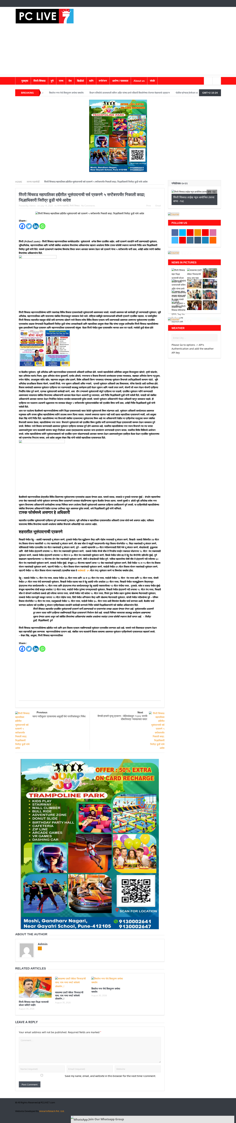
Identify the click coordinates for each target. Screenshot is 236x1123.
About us (139, 80)
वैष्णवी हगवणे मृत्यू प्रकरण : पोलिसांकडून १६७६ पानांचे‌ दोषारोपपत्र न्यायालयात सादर (122, 717)
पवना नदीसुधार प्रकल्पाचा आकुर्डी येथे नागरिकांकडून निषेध (59, 716)
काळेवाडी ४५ (83, 570)
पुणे (52, 80)
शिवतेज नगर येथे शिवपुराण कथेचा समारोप (105, 990)
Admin (32, 205)
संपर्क (152, 80)
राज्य (61, 80)
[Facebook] (22, 226)
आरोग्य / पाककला (120, 80)
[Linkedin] (36, 226)
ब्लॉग (91, 80)
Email (158, 205)
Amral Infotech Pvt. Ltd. (52, 1111)
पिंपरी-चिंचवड (39, 80)
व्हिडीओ (80, 80)
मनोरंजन (103, 80)
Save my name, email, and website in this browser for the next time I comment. (110, 1076)
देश (70, 80)
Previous (42, 712)
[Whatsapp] (42, 226)
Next (140, 712)
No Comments (88, 205)
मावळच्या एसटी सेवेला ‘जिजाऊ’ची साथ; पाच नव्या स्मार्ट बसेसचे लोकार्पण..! (69, 995)
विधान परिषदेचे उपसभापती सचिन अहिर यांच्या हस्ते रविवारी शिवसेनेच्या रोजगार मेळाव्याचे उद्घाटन (87, 92)
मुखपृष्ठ (24, 80)
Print (148, 205)
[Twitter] (29, 226)
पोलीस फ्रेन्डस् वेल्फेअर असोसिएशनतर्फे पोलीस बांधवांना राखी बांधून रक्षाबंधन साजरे (167, 92)
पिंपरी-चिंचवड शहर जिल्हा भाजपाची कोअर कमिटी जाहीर (34, 1003)
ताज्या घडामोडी (63, 205)
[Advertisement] (118, 51)
